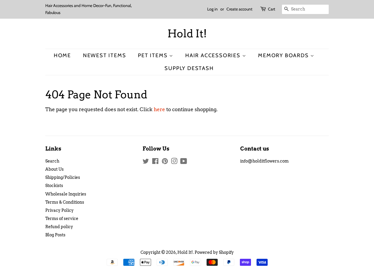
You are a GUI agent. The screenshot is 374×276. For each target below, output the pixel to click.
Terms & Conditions (64, 202)
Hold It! (187, 33)
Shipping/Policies (62, 177)
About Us (54, 169)
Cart (271, 9)
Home (62, 55)
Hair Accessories (213, 55)
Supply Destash (189, 68)
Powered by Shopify (214, 252)
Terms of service (61, 218)
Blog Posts (55, 234)
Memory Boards (284, 55)
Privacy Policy (59, 210)
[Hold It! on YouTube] (183, 162)
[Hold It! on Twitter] (146, 162)
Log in (212, 9)
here (159, 109)
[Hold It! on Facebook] (155, 162)
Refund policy (59, 226)
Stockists (54, 185)
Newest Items (104, 55)
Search (52, 161)
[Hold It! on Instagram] (174, 162)
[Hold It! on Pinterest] (165, 162)
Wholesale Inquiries (65, 194)
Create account (239, 9)
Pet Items (153, 55)
